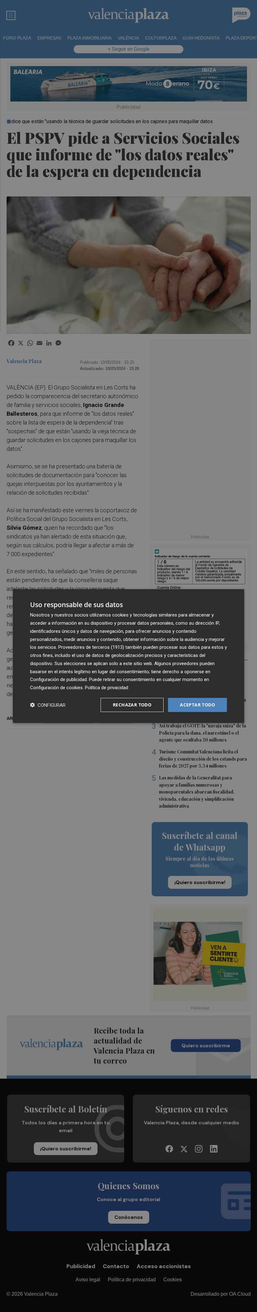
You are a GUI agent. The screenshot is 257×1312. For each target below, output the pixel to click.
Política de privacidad (106, 687)
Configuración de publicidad (58, 679)
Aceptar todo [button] (197, 705)
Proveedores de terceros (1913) (91, 647)
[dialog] (128, 656)
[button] (48, 704)
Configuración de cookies (56, 687)
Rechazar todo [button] (132, 705)
